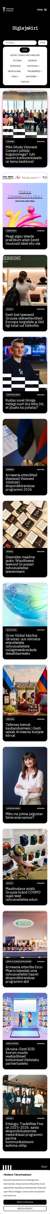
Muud (14, 76)
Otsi (42, 43)
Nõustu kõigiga (25, 1202)
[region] (25, 1192)
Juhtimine (31, 76)
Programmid (34, 71)
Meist (44, 1166)
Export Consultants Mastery (25, 55)
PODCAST (25, 82)
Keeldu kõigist (25, 1208)
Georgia (32, 60)
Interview (15, 66)
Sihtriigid (32, 66)
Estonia (17, 60)
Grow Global (14, 71)
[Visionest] (8, 9)
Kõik (24, 50)
